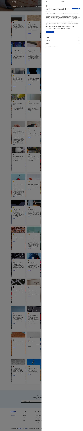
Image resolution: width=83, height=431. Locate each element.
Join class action (50, 31)
